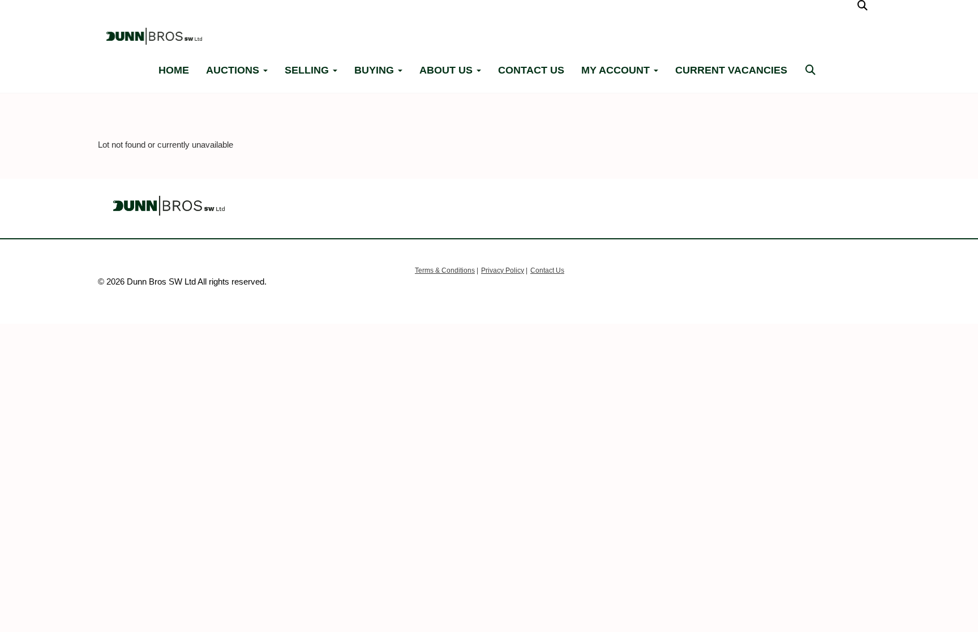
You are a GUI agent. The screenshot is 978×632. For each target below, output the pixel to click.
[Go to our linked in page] (807, 11)
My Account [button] (617, 70)
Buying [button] (375, 70)
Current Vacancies (731, 70)
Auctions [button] (234, 70)
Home (173, 70)
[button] (864, 5)
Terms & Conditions (445, 270)
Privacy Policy (502, 270)
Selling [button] (308, 70)
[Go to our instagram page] (828, 11)
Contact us (531, 70)
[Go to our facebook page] (786, 11)
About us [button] (447, 70)
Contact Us (547, 270)
